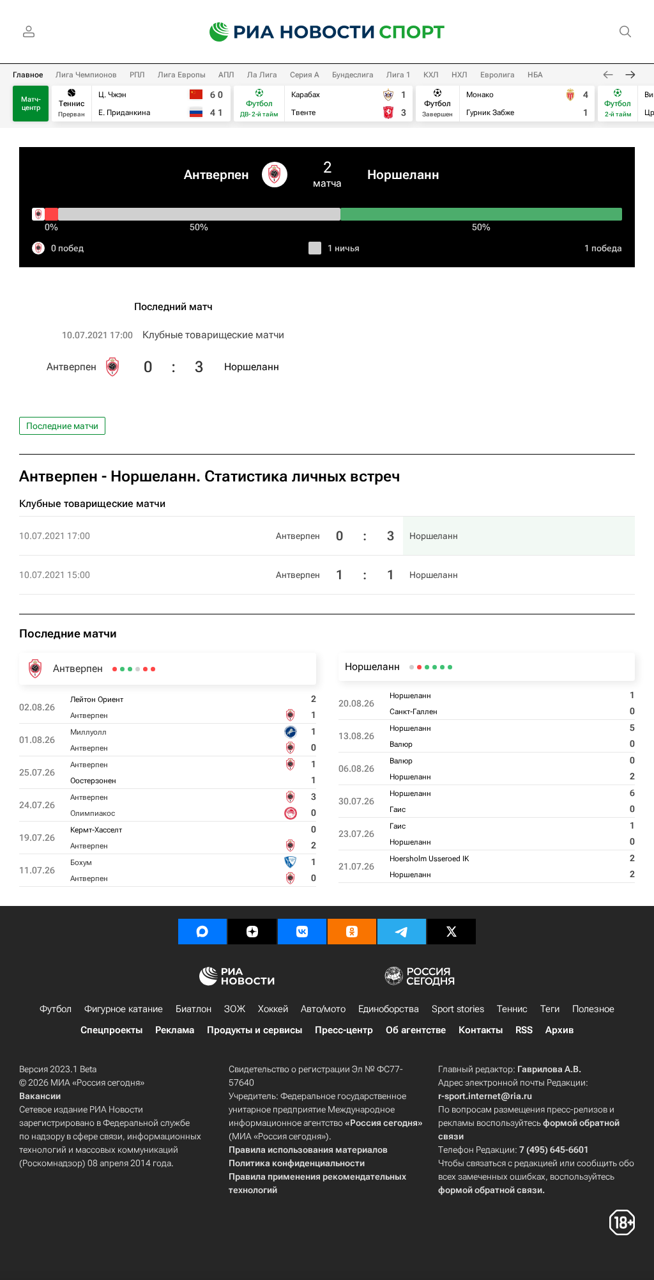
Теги (549, 1009)
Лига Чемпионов (86, 74)
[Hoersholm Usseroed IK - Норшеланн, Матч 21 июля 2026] (411, 667)
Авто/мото (323, 1009)
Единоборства (388, 1009)
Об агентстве (416, 1030)
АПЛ (226, 74)
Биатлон (193, 1009)
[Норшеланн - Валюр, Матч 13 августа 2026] (442, 667)
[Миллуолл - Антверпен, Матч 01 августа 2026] (145, 669)
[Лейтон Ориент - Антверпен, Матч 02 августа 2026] (153, 669)
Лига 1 (398, 74)
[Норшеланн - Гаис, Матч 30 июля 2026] (427, 667)
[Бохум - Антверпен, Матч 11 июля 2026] (114, 669)
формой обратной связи (490, 1190)
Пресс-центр (344, 1030)
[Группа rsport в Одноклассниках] (352, 931)
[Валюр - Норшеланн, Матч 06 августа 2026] (434, 667)
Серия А (304, 74)
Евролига (497, 74)
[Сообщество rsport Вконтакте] (302, 931)
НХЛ (460, 74)
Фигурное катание (123, 1009)
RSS (524, 1030)
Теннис (512, 1009)
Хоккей (273, 1009)
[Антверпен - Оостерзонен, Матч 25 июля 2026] (137, 669)
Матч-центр (31, 103)
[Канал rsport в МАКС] (202, 931)
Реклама (174, 1030)
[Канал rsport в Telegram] (401, 931)
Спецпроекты (111, 1030)
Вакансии (40, 1096)
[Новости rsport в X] (451, 931)
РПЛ (137, 74)
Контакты (481, 1030)
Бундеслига (353, 74)
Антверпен (216, 174)
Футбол (56, 1009)
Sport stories (458, 1009)
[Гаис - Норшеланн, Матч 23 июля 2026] (419, 667)
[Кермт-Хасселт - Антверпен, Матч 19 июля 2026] (122, 669)
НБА (535, 74)
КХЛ (431, 74)
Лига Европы (182, 74)
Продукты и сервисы (254, 1030)
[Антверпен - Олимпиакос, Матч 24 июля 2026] (130, 669)
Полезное (593, 1009)
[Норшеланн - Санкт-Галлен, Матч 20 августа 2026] (450, 667)
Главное (28, 74)
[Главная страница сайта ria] (283, 32)
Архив (559, 1030)
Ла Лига (262, 74)
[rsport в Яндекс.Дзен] (252, 931)
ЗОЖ (234, 1009)
